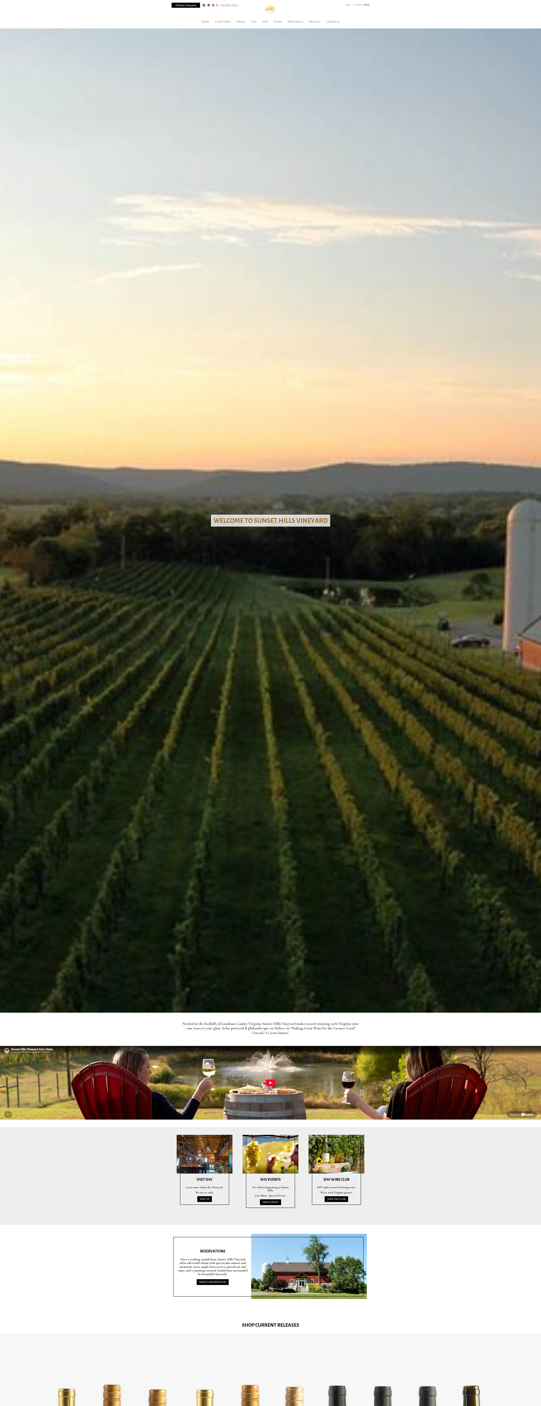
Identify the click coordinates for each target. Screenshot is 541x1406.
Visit (265, 21)
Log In (347, 5)
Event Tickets (223, 21)
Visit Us (204, 1198)
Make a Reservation (212, 1281)
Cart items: (361, 5)
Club (254, 21)
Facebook (204, 5)
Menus (241, 21)
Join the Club (336, 1198)
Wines (205, 21)
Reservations (295, 21)
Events (278, 21)
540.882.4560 (229, 5)
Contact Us (333, 21)
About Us (315, 21)
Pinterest (213, 5)
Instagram (208, 5)
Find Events (270, 1202)
